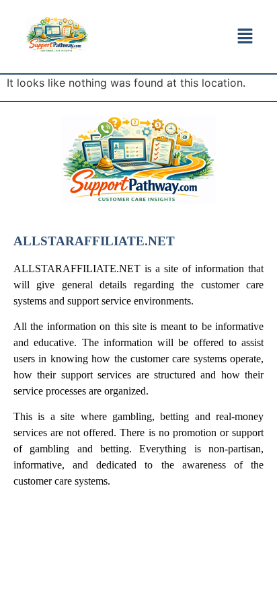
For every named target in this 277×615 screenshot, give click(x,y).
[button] (245, 36)
